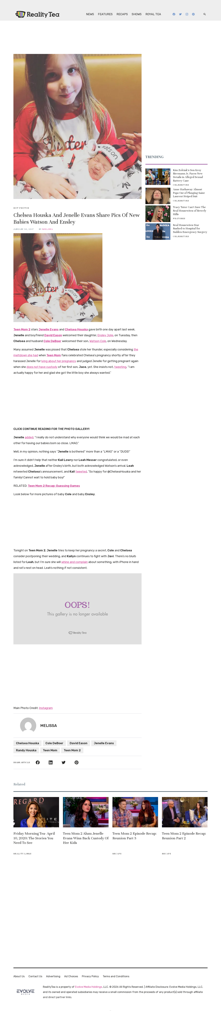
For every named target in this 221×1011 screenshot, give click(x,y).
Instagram (46, 708)
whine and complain (74, 562)
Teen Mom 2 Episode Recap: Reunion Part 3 (134, 835)
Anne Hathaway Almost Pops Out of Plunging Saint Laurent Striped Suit (189, 193)
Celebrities (181, 185)
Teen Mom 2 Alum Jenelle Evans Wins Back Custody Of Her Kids (86, 838)
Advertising (53, 976)
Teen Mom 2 (72, 750)
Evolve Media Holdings (88, 986)
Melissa (47, 229)
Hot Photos (21, 208)
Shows (137, 14)
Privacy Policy (90, 976)
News (90, 14)
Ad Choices (71, 976)
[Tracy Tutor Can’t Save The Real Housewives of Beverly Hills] (157, 213)
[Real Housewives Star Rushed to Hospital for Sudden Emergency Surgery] (157, 231)
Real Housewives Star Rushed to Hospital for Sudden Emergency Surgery (190, 228)
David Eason (78, 743)
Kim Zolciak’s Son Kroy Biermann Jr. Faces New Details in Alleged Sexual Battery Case (188, 175)
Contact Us (35, 976)
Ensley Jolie (105, 335)
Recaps (122, 14)
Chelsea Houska (27, 743)
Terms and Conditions (116, 976)
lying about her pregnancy (58, 361)
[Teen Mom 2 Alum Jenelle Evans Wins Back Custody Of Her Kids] (86, 812)
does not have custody (42, 367)
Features (105, 14)
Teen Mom (50, 750)
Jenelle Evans (104, 743)
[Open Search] (205, 14)
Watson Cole (97, 341)
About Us (19, 976)
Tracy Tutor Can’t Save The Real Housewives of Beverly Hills (189, 210)
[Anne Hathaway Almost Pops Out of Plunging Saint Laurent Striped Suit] (157, 196)
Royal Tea (153, 14)
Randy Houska (26, 750)
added (29, 437)
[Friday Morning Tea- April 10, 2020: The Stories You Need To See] (36, 812)
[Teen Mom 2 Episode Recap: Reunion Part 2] (185, 812)
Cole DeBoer (54, 743)
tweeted (81, 471)
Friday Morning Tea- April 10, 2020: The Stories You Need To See (34, 838)
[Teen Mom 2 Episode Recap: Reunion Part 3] (135, 812)
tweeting (120, 367)
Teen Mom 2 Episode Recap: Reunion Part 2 (184, 835)
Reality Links (22, 853)
